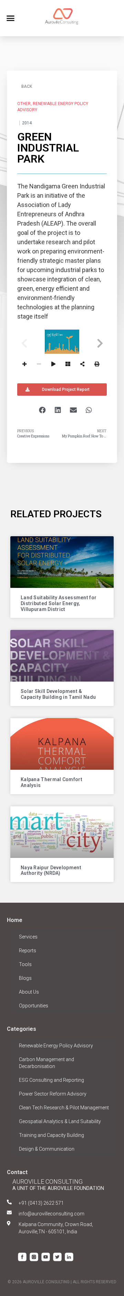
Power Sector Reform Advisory (52, 1094)
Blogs (25, 978)
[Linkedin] (69, 1257)
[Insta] (34, 1257)
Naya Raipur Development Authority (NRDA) (51, 870)
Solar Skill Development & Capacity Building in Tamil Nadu (58, 694)
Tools (25, 964)
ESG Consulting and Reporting (51, 1080)
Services (28, 937)
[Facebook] (22, 1257)
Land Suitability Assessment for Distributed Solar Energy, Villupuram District (58, 603)
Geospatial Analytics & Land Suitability (60, 1121)
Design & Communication (46, 1149)
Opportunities (33, 1005)
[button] (10, 18)
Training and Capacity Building (51, 1135)
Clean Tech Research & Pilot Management (64, 1107)
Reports (27, 950)
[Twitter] (57, 1257)
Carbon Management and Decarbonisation (46, 1063)
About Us (29, 992)
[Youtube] (45, 1257)
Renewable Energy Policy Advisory (56, 1045)
